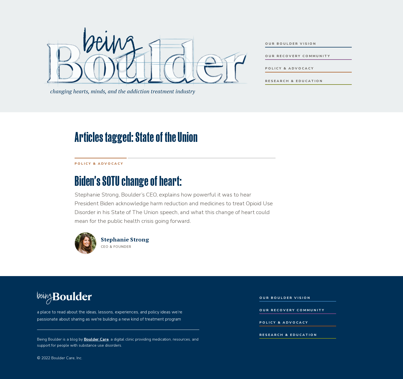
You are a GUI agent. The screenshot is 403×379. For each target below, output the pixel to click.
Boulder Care (96, 339)
